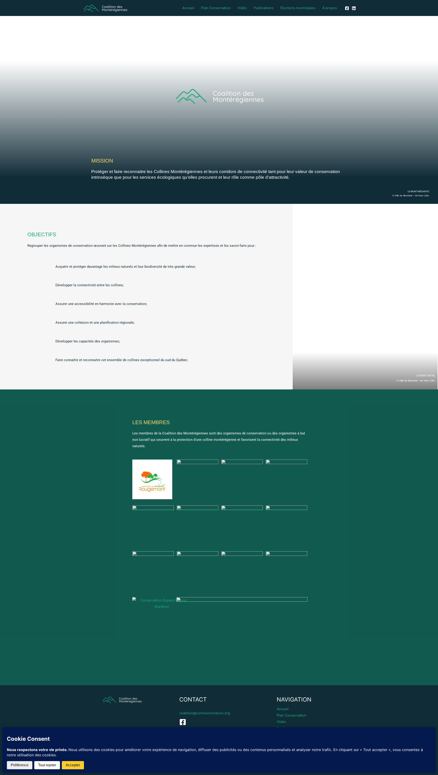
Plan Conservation (216, 8)
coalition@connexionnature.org (204, 713)
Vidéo (242, 8)
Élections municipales (297, 8)
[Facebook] (347, 8)
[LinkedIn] (354, 8)
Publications (264, 8)
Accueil (188, 8)
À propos (329, 8)
